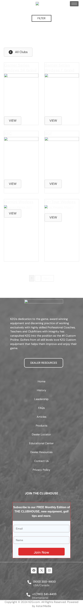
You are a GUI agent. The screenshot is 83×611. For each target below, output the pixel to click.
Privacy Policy (41, 470)
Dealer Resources (41, 452)
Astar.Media (43, 606)
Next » (48, 278)
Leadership (41, 399)
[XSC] (21, 140)
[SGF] (62, 140)
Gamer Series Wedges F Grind (59, 68)
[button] (41, 18)
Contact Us (41, 461)
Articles (41, 416)
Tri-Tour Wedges (60, 201)
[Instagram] (49, 570)
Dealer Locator (41, 434)
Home (41, 381)
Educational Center (41, 443)
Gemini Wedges (19, 201)
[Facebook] (34, 570)
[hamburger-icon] (74, 3)
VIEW (12, 121)
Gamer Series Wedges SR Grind (20, 68)
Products (41, 425)
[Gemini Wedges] (18, 207)
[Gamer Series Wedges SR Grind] (21, 76)
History (41, 390)
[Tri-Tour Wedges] (62, 211)
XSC (8, 133)
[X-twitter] (41, 570)
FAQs (41, 408)
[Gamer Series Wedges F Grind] (62, 76)
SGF (48, 133)
